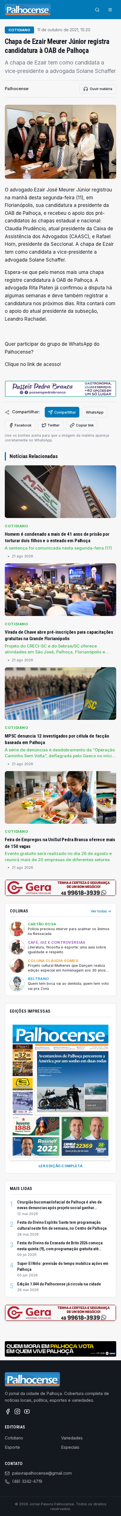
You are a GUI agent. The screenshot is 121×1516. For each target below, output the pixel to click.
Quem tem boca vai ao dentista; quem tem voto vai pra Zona (68, 986)
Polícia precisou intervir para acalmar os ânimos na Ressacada (68, 931)
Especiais (70, 1447)
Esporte (12, 1447)
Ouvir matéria (101, 89)
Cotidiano (19, 30)
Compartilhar (65, 412)
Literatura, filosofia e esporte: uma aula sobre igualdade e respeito (67, 949)
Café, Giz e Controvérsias (57, 942)
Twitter (54, 425)
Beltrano (38, 979)
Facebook (23, 425)
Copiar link (85, 425)
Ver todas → (101, 911)
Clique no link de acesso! (33, 364)
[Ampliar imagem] (60, 142)
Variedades (72, 1438)
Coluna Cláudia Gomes (53, 961)
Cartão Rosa (42, 924)
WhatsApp (95, 412)
